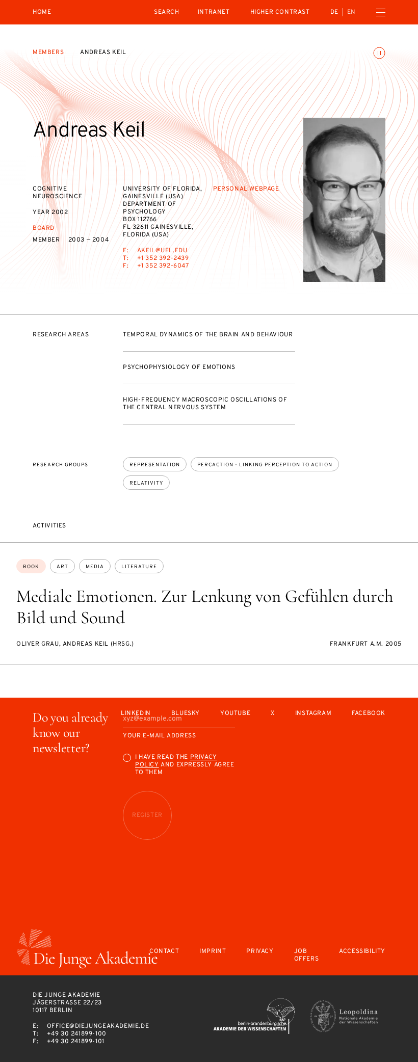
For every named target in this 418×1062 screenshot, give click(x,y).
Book (31, 567)
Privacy (259, 951)
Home (42, 12)
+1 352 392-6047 (163, 266)
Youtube (235, 714)
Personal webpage (246, 189)
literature (139, 567)
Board (44, 228)
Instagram (313, 714)
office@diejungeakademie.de (98, 1026)
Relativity (146, 483)
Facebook (368, 714)
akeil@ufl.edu (162, 251)
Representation (154, 465)
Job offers (306, 955)
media (95, 567)
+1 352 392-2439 (163, 258)
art (62, 567)
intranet (214, 12)
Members (48, 52)
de (334, 12)
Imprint (212, 951)
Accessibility (362, 951)
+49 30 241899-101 (75, 1042)
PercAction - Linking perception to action (264, 465)
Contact (164, 951)
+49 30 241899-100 (77, 1034)
